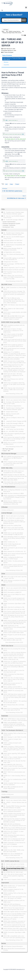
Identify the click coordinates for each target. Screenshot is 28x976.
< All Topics (5, 29)
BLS (6, 184)
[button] (26, 7)
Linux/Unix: (6, 64)
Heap (11, 184)
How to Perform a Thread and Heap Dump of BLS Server (13, 58)
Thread (17, 184)
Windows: (6, 62)
